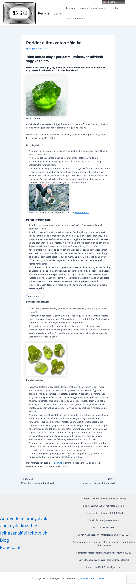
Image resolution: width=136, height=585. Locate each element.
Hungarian (111, 2)
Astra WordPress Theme (92, 578)
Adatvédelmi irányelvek (23, 518)
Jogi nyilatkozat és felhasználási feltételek (23, 529)
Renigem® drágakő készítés (93, 8)
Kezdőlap (70, 8)
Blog (116, 8)
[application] (108, 8)
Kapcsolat (10, 547)
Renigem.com (49, 13)
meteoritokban (82, 212)
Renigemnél (57, 462)
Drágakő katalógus (75, 18)
